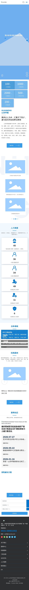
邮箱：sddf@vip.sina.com (8, 534)
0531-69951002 (9, 531)
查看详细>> (6, 443)
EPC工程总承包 (7, 332)
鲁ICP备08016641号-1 (14, 581)
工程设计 (5, 335)
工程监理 (5, 341)
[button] (27, 39)
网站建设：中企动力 (10, 583)
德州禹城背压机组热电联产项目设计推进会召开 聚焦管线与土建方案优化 (13, 429)
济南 (17, 583)
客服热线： (4, 528)
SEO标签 (21, 583)
